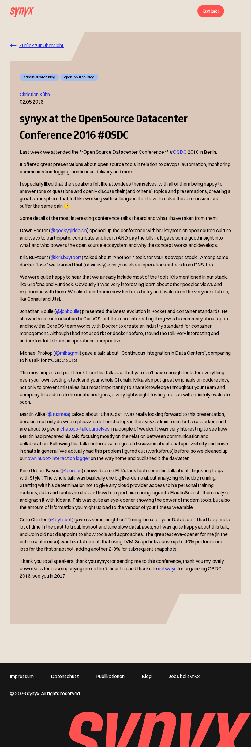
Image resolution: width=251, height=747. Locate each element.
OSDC (180, 152)
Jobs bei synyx (184, 676)
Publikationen (110, 676)
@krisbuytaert (66, 257)
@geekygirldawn (69, 230)
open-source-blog (79, 77)
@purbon (72, 470)
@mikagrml (67, 353)
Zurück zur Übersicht (41, 45)
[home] (22, 11)
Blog (147, 676)
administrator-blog (39, 77)
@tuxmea (58, 414)
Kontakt (210, 11)
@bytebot (61, 519)
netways (167, 568)
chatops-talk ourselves (85, 429)
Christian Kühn (35, 94)
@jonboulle (68, 311)
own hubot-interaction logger (59, 458)
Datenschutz (65, 676)
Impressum (22, 676)
